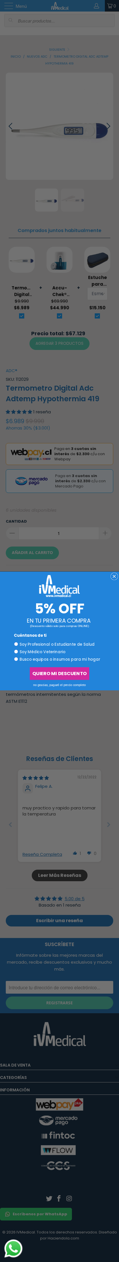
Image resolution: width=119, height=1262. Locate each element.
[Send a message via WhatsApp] (13, 1248)
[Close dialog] (114, 576)
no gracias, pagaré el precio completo (59, 684)
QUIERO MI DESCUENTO (59, 673)
